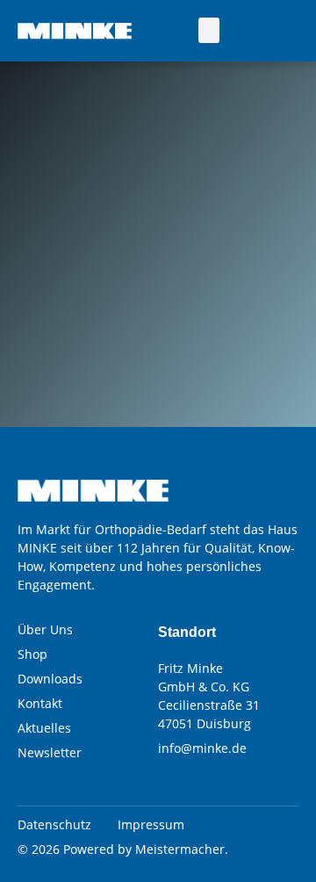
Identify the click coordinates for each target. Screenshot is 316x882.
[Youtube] (283, 30)
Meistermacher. (181, 849)
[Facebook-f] (244, 30)
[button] (209, 30)
